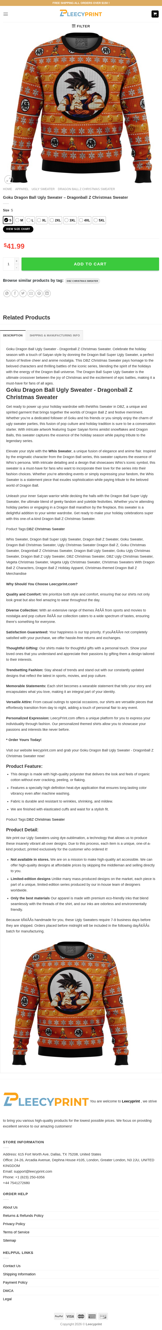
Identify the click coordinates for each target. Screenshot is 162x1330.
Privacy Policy (14, 1224)
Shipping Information (19, 1274)
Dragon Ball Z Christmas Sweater (86, 189)
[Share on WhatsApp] (7, 293)
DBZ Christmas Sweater (82, 281)
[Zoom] (8, 179)
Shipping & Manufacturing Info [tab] (55, 335)
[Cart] (155, 14)
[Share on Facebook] (15, 293)
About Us (10, 1207)
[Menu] (5, 14)
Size (6, 210)
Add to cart (90, 264)
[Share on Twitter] (23, 293)
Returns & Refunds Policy (23, 1216)
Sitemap (9, 1240)
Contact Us (12, 1266)
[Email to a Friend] (31, 293)
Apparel (22, 189)
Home (7, 189)
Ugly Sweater (43, 189)
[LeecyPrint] (81, 14)
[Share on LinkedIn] (47, 293)
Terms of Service (16, 1232)
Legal (7, 1299)
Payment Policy (15, 1282)
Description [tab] (13, 335)
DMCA (8, 1291)
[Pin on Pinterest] (39, 293)
